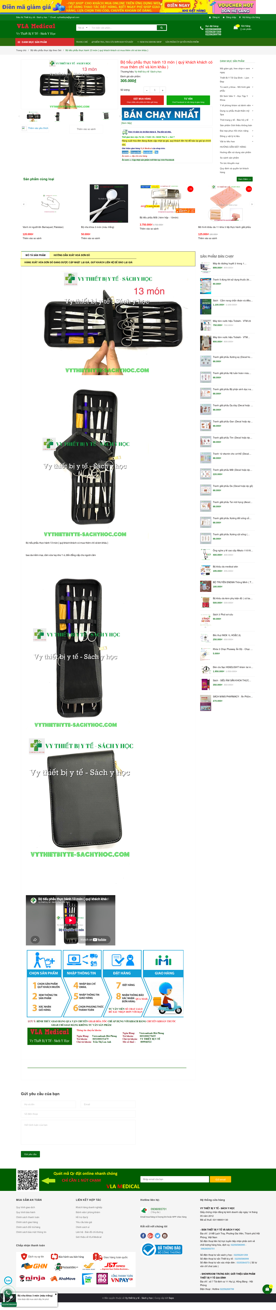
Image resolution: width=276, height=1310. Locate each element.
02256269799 (227, 1289)
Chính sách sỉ (82, 1227)
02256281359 (241, 1254)
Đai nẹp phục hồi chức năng (234, 130)
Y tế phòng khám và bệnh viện (235, 105)
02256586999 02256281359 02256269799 (213, 31)
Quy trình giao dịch (25, 1207)
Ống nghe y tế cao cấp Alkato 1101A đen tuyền (232, 550)
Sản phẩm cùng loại (38, 179)
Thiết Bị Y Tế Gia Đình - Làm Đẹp (234, 79)
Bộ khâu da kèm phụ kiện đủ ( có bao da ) (232, 598)
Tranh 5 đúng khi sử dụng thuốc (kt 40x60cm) (231, 279)
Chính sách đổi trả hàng (28, 1227)
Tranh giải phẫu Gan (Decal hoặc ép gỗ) (231, 421)
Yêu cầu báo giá (84, 1222)
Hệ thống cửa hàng (251, 17)
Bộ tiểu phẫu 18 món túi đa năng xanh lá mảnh (222, 233)
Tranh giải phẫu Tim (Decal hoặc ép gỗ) (231, 437)
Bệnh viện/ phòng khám (88, 1212)
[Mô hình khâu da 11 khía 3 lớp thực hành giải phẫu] (167, 203)
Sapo (171, 1297)
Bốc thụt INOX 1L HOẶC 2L (227, 635)
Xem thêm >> (244, 179)
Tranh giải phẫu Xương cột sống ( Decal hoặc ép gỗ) (230, 534)
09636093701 (208, 1248)
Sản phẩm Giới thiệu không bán (236, 125)
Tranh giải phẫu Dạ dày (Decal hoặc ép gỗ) (233, 405)
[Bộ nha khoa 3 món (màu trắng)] (50, 203)
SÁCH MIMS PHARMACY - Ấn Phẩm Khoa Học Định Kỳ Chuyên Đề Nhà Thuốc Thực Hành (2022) (232, 696)
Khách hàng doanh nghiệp (89, 1207)
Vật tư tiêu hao (227, 141)
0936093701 (159, 1209)
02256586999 (238, 1244)
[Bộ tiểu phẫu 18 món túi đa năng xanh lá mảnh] (225, 206)
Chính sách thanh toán (27, 1217)
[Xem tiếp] (126, 123)
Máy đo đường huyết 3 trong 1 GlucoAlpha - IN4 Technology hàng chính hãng (231, 263)
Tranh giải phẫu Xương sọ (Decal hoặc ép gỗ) (233, 357)
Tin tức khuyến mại (229, 163)
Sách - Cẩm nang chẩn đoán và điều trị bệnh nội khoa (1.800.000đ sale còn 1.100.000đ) (233, 300)
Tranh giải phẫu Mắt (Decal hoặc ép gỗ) (231, 470)
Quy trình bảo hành (25, 1212)
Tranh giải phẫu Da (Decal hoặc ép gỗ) (233, 485)
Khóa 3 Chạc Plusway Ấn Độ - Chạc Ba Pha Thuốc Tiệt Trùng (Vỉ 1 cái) (233, 649)
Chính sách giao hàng (27, 1222)
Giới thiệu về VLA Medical (88, 1237)
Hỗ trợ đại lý (82, 1217)
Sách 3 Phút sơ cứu (223, 614)
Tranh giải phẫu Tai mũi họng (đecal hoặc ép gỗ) (231, 502)
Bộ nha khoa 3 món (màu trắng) (39, 227)
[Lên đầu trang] (271, 1268)
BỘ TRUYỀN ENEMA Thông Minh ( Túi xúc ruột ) (233, 582)
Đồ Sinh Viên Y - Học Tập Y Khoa (234, 98)
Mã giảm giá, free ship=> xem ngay (235, 70)
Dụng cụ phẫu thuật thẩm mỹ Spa (234, 112)
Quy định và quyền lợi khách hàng (234, 170)
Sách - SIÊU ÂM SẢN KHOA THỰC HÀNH (231, 680)
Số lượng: (125, 89)
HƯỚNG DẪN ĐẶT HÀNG (233, 147)
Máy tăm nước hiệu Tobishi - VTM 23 (232, 320)
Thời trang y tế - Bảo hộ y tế (234, 120)
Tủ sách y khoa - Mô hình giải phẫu (235, 89)
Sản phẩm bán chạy (217, 256)
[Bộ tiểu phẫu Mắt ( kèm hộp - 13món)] (108, 198)
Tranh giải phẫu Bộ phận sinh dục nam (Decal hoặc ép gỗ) (233, 389)
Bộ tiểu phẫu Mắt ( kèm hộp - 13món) (100, 217)
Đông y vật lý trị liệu (230, 136)
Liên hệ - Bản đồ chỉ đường (89, 1232)
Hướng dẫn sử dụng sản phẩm (235, 152)
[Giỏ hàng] (236, 28)
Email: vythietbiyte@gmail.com (64, 17)
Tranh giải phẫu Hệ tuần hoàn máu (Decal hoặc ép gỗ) (231, 373)
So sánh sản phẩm (229, 157)
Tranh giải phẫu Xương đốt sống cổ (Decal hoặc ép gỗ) (231, 518)
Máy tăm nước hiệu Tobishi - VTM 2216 (230, 337)
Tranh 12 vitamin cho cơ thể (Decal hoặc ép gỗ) (231, 453)
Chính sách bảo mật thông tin (31, 1232)
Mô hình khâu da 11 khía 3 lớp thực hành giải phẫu (166, 227)
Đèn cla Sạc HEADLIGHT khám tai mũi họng (233, 667)
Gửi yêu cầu (30, 1154)
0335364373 (243, 1262)
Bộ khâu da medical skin (225, 566)
